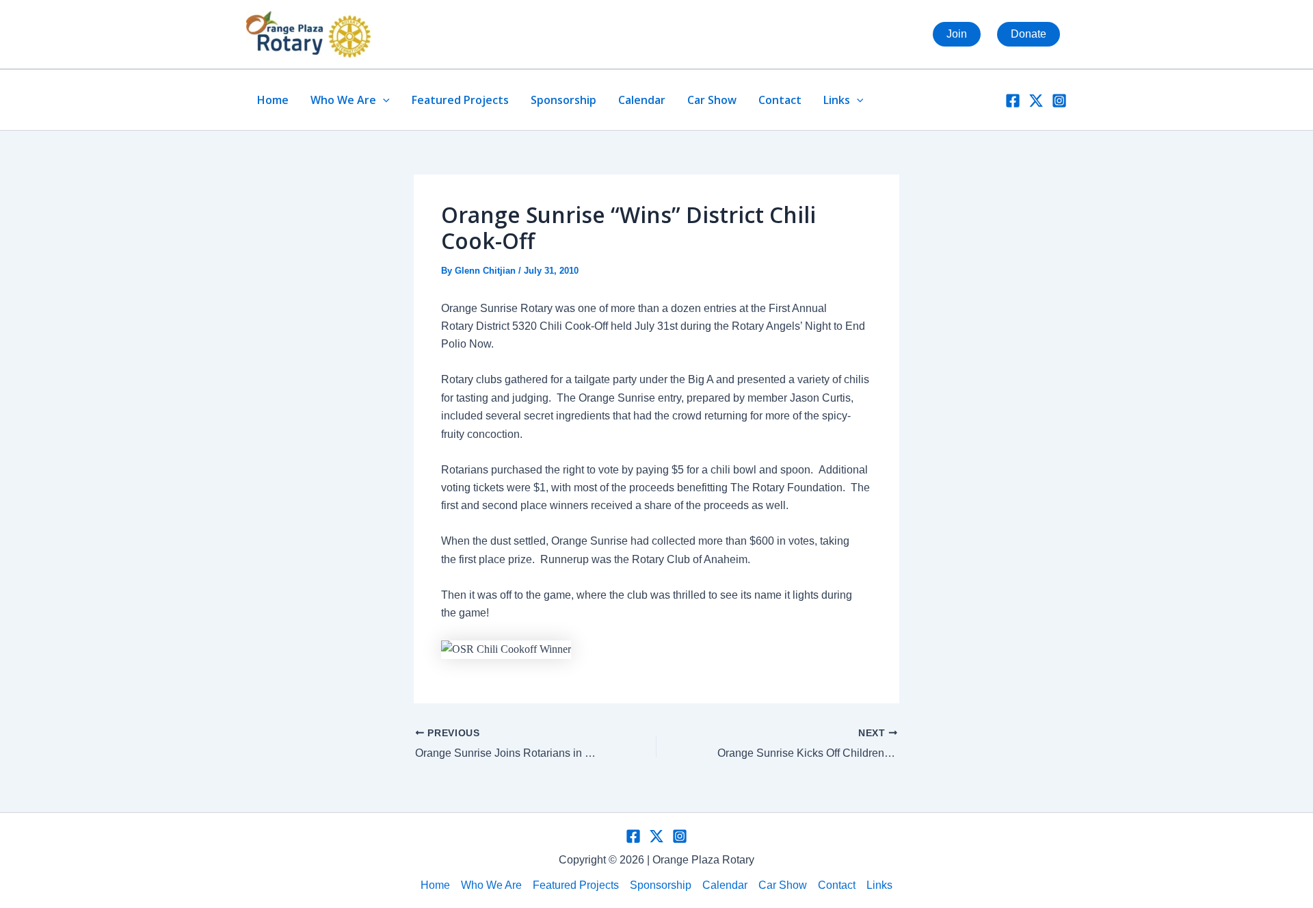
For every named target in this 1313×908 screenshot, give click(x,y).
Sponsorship (563, 99)
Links (836, 99)
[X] (1036, 100)
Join (956, 34)
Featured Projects (460, 99)
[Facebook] (1012, 100)
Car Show (712, 99)
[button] (383, 100)
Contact (779, 99)
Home (273, 99)
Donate (1028, 34)
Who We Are (343, 99)
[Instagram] (1059, 100)
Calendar (641, 99)
